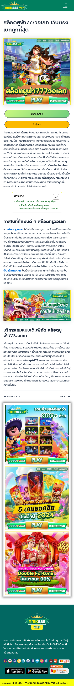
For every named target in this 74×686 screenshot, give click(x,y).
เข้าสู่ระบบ (37, 124)
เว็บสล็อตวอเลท (12, 271)
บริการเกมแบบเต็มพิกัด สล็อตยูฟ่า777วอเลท (38, 208)
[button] (65, 6)
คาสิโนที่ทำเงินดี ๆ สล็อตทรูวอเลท (34, 205)
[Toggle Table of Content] (54, 197)
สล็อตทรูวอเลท (15, 229)
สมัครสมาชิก (37, 113)
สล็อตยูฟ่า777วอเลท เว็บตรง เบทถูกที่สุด (35, 201)
